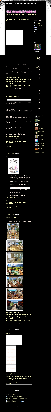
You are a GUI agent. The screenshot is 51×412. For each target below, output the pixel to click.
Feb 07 (37, 100)
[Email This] (15, 153)
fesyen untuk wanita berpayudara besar (39, 83)
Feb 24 (37, 74)
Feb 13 (37, 93)
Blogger (33, 406)
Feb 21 (37, 77)
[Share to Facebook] (17, 153)
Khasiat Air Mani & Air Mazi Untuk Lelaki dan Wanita (41, 140)
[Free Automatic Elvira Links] (22, 398)
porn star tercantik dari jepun (41, 131)
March (37, 66)
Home (6, 8)
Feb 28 (37, 69)
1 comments (12, 214)
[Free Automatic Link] (14, 398)
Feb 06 (37, 101)
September (37, 59)
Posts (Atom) (13, 394)
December (37, 56)
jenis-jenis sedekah (13, 156)
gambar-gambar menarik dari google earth (40, 88)
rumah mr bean (11, 217)
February (37, 67)
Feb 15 (37, 91)
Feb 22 (37, 76)
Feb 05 (37, 102)
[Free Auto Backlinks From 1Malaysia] (12, 400)
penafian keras (14, 8)
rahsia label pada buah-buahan (41, 148)
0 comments (12, 153)
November (37, 57)
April (37, 65)
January (37, 108)
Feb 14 (37, 92)
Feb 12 (37, 94)
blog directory (8, 402)
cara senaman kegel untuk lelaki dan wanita (41, 124)
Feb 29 (37, 68)
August (37, 60)
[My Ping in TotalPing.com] (35, 27)
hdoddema (27, 406)
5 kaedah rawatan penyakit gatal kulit (40, 116)
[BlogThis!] (16, 153)
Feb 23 (37, 75)
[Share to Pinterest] (18, 153)
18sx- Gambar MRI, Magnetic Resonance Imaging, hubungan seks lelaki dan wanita (41, 128)
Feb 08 (37, 99)
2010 (36, 111)
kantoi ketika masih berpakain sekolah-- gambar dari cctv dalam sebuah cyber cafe (41, 145)
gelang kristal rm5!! (13, 77)
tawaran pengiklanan (20, 8)
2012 (36, 55)
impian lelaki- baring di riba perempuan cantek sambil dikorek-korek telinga (39, 153)
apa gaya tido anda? (13, 96)
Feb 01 (37, 107)
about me (9, 8)
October (37, 58)
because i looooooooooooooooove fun (21, 3)
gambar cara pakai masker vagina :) (18, 79)
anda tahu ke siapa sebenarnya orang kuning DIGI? (41, 136)
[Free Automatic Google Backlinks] (11, 399)
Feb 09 (37, 98)
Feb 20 (37, 78)
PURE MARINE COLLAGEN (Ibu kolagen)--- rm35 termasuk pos (40, 120)
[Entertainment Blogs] (22, 401)
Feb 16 (37, 90)
